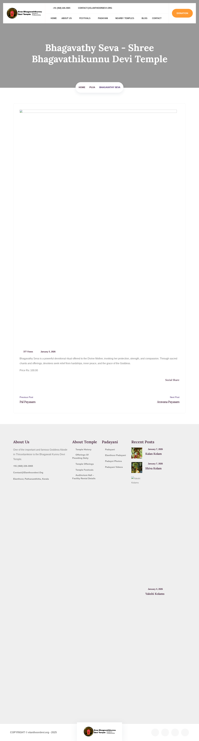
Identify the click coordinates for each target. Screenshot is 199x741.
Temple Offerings (85, 464)
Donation (182, 13)
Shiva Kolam (153, 468)
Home (54, 18)
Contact (157, 18)
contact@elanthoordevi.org (94, 8)
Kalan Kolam (153, 454)
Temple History (83, 449)
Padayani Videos (114, 467)
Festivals (84, 18)
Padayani (103, 18)
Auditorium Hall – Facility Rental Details (83, 477)
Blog (144, 18)
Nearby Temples (124, 18)
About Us (66, 18)
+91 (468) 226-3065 (61, 8)
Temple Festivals (84, 470)
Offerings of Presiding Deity (80, 456)
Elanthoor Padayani (115, 455)
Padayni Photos (113, 461)
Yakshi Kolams (154, 594)
